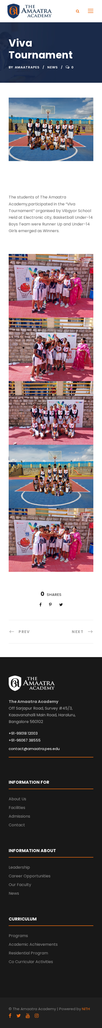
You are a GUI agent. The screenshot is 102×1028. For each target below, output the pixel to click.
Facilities (17, 807)
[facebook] (10, 1015)
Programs (18, 936)
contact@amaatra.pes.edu (34, 748)
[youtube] (28, 1015)
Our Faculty (20, 885)
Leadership (19, 867)
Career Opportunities (30, 876)
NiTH (86, 1008)
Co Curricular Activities (31, 962)
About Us (17, 799)
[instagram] (37, 1015)
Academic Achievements (33, 944)
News (52, 67)
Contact (17, 825)
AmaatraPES (27, 67)
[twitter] (18, 1015)
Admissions (19, 816)
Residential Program (28, 953)
